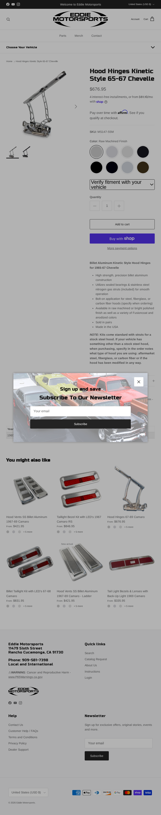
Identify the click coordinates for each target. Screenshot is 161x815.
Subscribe (80, 424)
